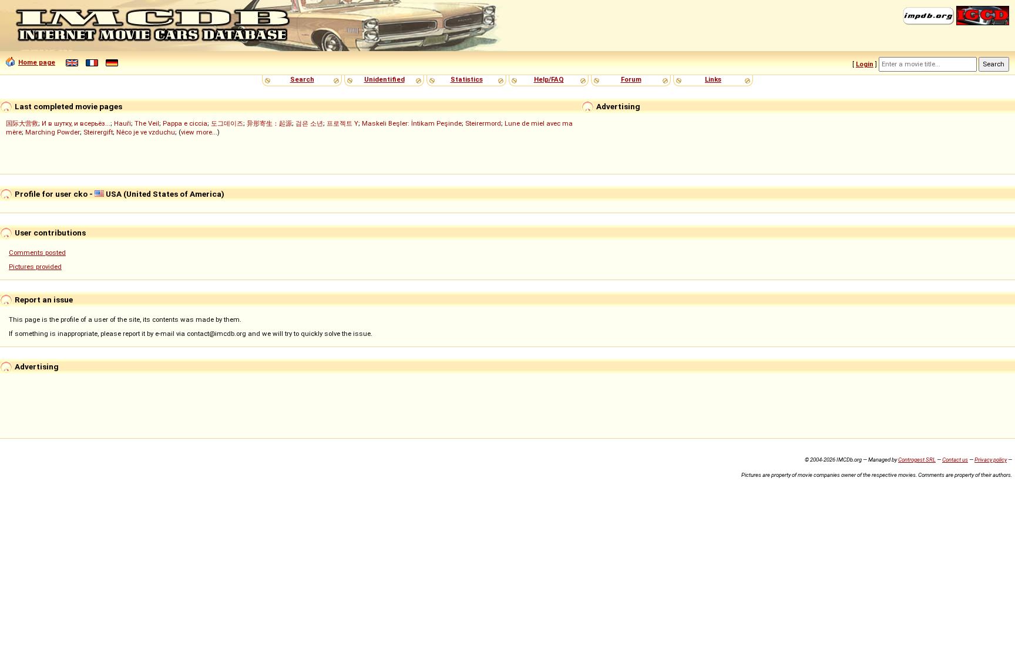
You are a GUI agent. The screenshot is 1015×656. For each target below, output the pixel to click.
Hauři (122, 123)
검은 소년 (309, 123)
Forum (631, 79)
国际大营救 (22, 123)
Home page (36, 62)
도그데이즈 (227, 123)
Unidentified (384, 79)
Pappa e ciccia (185, 123)
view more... (199, 132)
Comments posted (37, 252)
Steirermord (483, 123)
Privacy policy (990, 459)
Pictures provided (35, 267)
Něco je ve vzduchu (145, 132)
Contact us (955, 459)
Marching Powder (52, 132)
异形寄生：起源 (269, 123)
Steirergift (98, 132)
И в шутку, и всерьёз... (76, 123)
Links (713, 79)
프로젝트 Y (342, 123)
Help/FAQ (549, 79)
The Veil (147, 123)
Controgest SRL (917, 459)
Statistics (467, 79)
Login (864, 64)
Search (302, 79)
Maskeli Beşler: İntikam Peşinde (412, 123)
